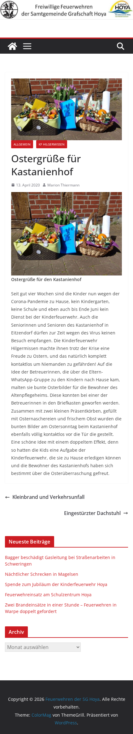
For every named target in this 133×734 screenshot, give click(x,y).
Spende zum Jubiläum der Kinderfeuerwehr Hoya (56, 584)
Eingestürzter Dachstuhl (92, 513)
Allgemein (22, 144)
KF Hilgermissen (52, 144)
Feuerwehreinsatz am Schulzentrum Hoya (48, 594)
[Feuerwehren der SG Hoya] (66, 10)
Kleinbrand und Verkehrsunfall (48, 497)
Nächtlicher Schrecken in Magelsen (41, 574)
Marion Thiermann (63, 185)
